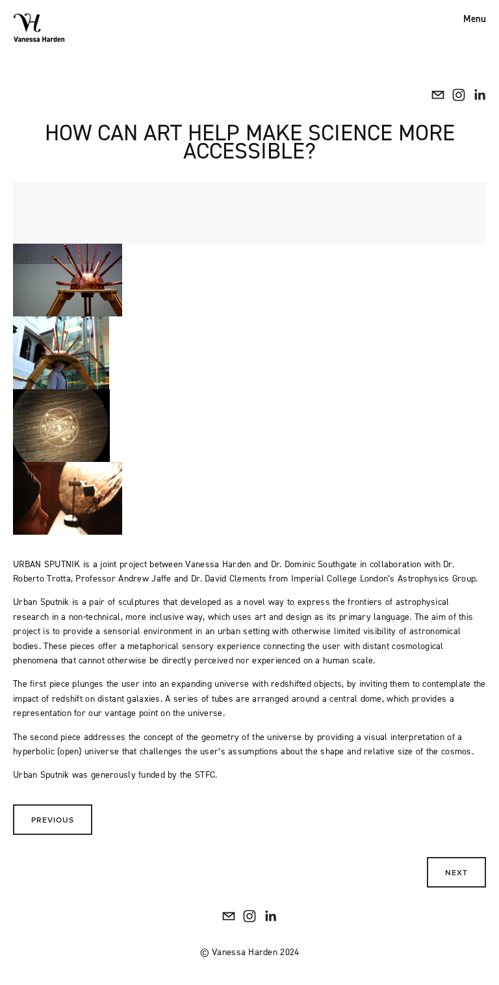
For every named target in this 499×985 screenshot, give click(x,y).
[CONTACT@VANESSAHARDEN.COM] (437, 94)
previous (52, 819)
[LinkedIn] (479, 94)
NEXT (456, 872)
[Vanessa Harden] (458, 94)
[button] (67, 280)
